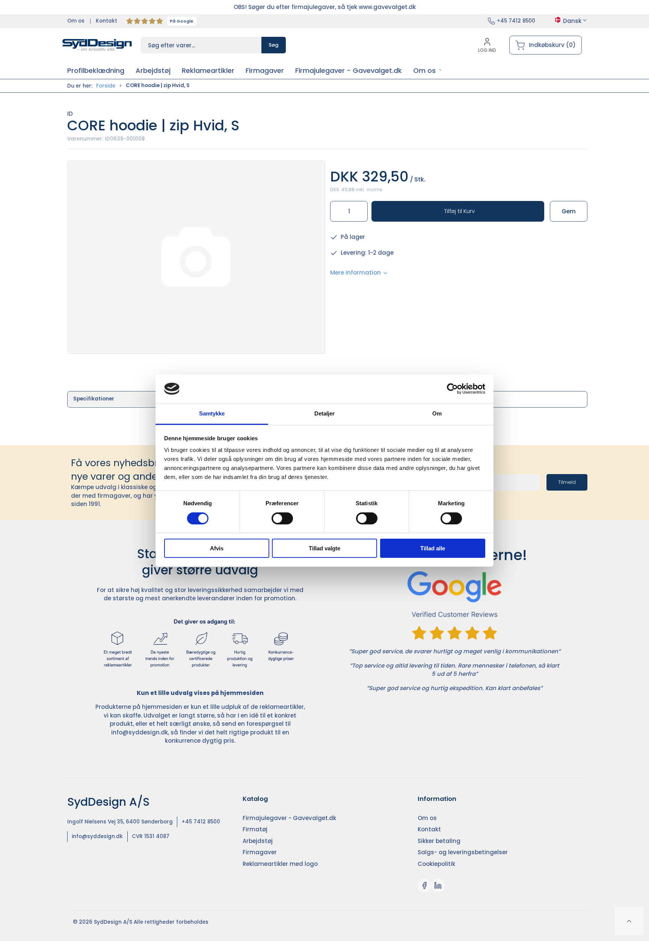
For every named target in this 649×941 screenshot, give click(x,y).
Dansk (572, 21)
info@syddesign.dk (139, 732)
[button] (428, 70)
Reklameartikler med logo (280, 864)
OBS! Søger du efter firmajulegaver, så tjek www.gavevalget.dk (325, 7)
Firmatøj (255, 829)
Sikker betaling (439, 841)
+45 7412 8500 (516, 20)
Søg (274, 44)
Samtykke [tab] (212, 413)
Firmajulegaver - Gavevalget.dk (289, 818)
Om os (76, 20)
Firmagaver (260, 852)
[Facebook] (424, 885)
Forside (105, 85)
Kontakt (106, 20)
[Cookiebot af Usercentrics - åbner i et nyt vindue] (452, 388)
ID (70, 114)
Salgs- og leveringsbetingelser (463, 852)
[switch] (282, 518)
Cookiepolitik (436, 864)
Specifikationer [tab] (93, 398)
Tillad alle (432, 548)
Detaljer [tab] (324, 413)
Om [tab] (437, 413)
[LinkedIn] (438, 885)
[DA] (97, 45)
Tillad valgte (324, 548)
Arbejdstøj (258, 841)
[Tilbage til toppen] (629, 921)
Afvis (216, 548)
